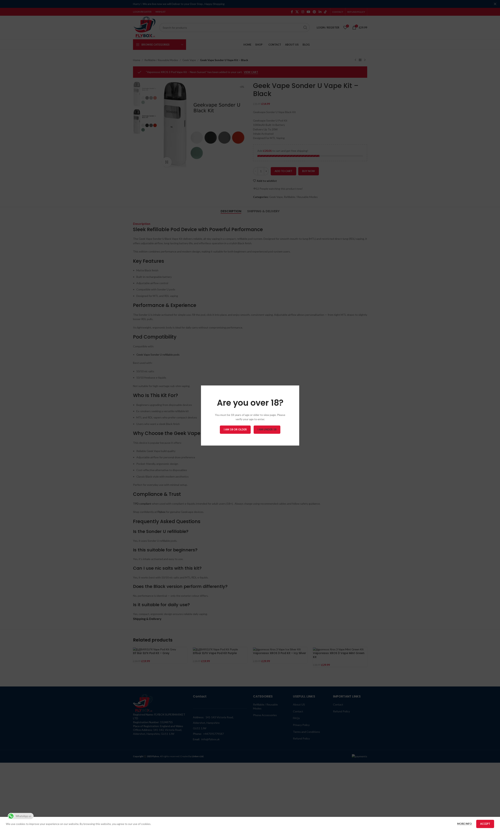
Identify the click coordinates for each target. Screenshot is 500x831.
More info (464, 823)
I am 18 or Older (235, 429)
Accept (485, 823)
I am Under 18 (267, 429)
